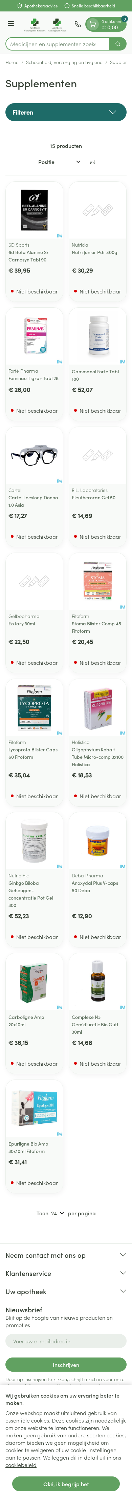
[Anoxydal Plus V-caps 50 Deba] (97, 840)
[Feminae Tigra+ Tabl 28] (34, 336)
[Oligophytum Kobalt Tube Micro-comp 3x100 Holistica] (97, 707)
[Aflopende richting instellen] (92, 162)
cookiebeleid (21, 1464)
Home (12, 62)
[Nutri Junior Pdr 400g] (97, 210)
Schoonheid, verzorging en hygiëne (64, 62)
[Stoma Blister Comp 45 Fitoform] (97, 581)
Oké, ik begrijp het (66, 1484)
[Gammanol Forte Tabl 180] (97, 336)
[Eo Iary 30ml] (34, 581)
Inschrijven (66, 1364)
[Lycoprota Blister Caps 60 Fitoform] (34, 707)
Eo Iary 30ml (21, 623)
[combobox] (57, 44)
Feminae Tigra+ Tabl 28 (33, 378)
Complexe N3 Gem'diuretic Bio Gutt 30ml (95, 1024)
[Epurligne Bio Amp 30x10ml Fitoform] (34, 1108)
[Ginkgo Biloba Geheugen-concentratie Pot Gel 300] (34, 840)
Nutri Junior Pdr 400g (94, 252)
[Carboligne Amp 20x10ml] (34, 981)
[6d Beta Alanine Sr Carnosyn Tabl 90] (34, 210)
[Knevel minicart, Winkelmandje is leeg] (93, 24)
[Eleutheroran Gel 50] (97, 455)
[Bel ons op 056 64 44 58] (77, 24)
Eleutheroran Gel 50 (93, 497)
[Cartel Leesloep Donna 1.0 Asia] (34, 455)
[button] (66, 112)
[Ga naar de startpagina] (45, 24)
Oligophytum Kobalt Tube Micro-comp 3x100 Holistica (98, 757)
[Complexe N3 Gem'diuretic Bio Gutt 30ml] (97, 981)
